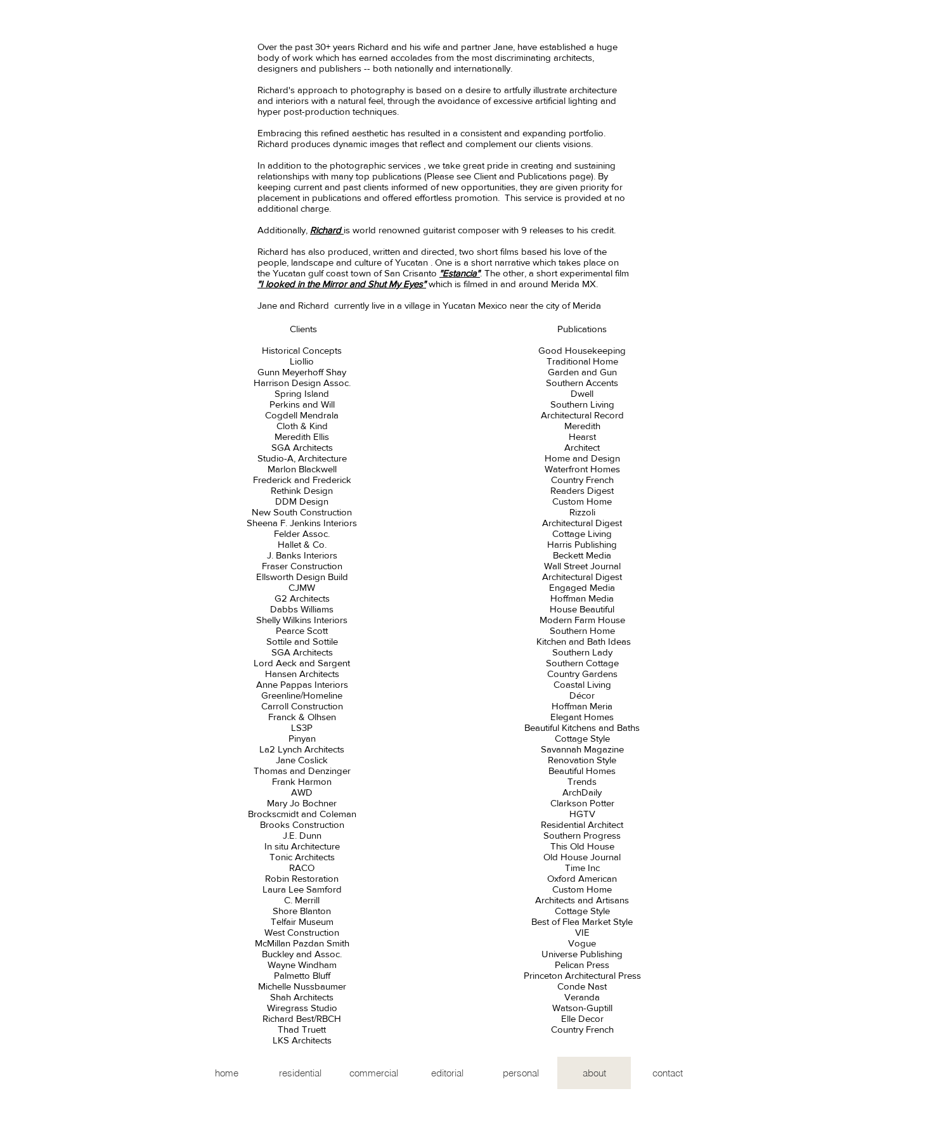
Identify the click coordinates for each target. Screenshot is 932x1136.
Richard (327, 229)
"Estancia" (459, 273)
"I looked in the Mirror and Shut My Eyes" (341, 283)
